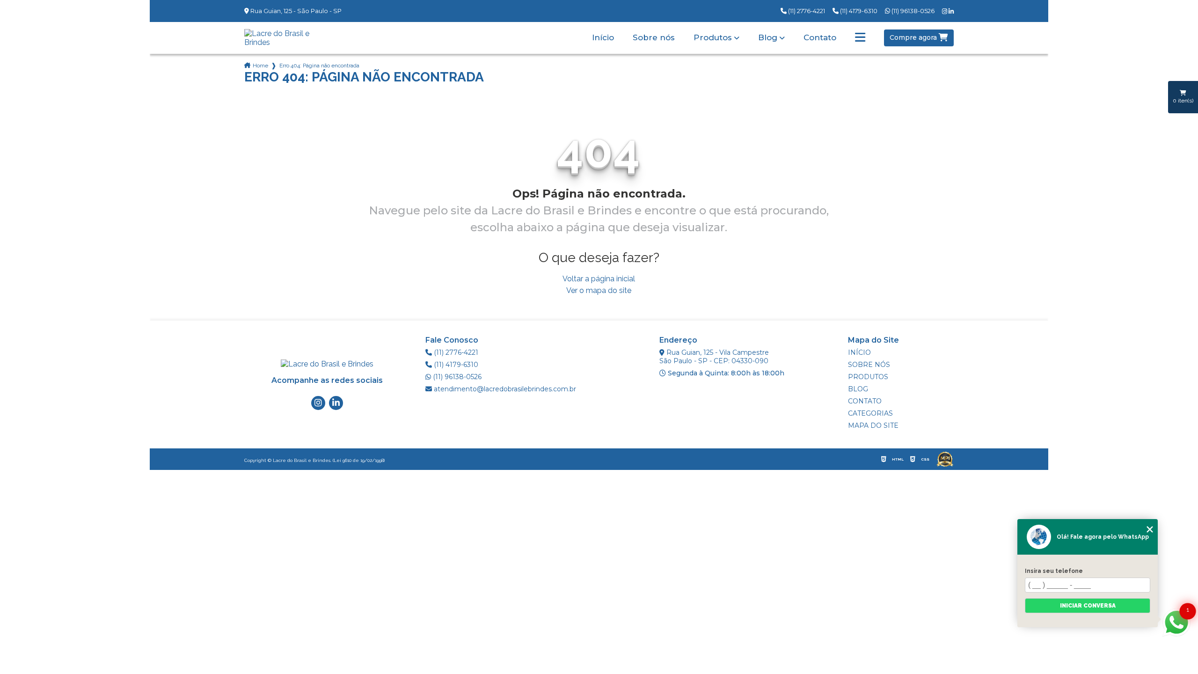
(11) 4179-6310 (858, 11)
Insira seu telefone (1054, 571)
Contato (820, 37)
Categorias (870, 413)
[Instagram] (945, 11)
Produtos (713, 37)
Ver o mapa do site (598, 290)
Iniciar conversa (1088, 605)
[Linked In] (951, 11)
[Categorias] (860, 38)
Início (603, 37)
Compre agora (914, 37)
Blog (767, 37)
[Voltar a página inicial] (285, 38)
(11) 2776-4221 (806, 11)
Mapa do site (873, 425)
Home (260, 65)
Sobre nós (654, 37)
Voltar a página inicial (598, 278)
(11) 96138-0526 (912, 11)
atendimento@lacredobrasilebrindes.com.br (504, 389)
